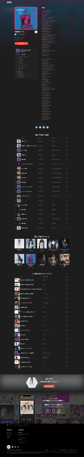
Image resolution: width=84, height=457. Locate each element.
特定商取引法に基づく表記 (73, 449)
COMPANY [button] (21, 430)
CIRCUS (53, 205)
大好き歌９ (23, 325)
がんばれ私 (23, 334)
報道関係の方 (20, 439)
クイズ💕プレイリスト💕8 (26, 302)
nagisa (44, 334)
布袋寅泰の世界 (24, 307)
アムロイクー (45, 298)
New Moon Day (21, 76)
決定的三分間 (20, 68)
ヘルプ (8, 438)
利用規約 (46, 449)
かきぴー (44, 348)
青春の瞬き (20, 61)
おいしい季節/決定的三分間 (57, 168)
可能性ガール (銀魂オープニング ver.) (29, 145)
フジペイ (44, 289)
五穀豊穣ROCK (21, 73)
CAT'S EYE (23, 177)
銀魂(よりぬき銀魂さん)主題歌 (27, 293)
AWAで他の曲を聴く (49, 386)
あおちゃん (45, 311)
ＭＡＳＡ (44, 321)
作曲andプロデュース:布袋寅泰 (27, 353)
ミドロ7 (44, 366)
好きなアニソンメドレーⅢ (26, 348)
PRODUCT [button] (9, 430)
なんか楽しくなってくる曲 (26, 366)
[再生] (36, 32)
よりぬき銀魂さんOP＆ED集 (27, 316)
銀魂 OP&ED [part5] (25, 357)
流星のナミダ (24, 141)
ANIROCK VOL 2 (24, 321)
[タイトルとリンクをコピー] (44, 127)
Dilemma (19, 249)
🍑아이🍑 (45, 357)
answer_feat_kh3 (46, 353)
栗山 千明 (23, 34)
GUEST (44, 280)
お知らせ (8, 436)
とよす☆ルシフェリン (25, 196)
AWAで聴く (21, 43)
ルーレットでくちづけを (22, 56)
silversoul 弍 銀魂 (24, 339)
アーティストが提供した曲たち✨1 (28, 312)
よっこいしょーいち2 (25, 330)
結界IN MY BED (24, 228)
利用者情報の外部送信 (63, 449)
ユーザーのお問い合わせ (22, 437)
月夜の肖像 (20, 58)
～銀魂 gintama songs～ (26, 362)
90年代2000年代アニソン (26, 298)
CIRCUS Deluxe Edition (26, 50)
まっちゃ (44, 325)
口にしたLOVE (20, 59)
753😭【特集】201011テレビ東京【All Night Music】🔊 (32, 289)
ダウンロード (9, 432)
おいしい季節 (20, 63)
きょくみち (45, 293)
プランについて (9, 434)
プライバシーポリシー (54, 449)
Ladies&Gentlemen (21, 75)
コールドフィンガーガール (23, 65)
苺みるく (44, 339)
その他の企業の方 (21, 442)
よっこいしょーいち (46, 330)
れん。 (44, 362)
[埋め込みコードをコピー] (47, 127)
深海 (19, 70)
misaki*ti (44, 316)
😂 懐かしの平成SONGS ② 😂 (27, 280)
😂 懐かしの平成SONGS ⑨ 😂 (27, 284)
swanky (44, 307)
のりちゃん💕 (45, 302)
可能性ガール (54, 145)
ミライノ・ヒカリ (21, 66)
